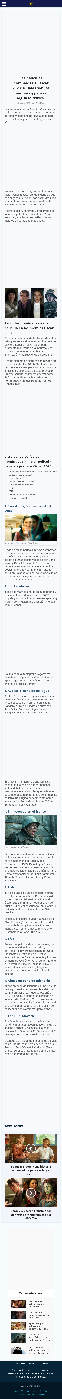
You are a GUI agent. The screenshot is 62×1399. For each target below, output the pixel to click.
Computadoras (34, 1364)
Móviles (46, 1364)
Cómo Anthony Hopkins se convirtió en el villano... (39, 1315)
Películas (19, 1126)
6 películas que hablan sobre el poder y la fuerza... (38, 1326)
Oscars (9, 1126)
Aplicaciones (20, 1364)
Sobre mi (30, 1394)
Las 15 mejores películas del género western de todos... (39, 1350)
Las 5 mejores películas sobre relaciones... (36, 1304)
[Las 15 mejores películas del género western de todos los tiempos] (20, 1350)
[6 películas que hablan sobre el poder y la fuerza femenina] (20, 1326)
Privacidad (40, 1394)
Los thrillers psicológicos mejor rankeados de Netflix (39, 1337)
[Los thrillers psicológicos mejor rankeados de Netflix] (20, 1338)
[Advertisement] (31, 41)
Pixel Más (40, 103)
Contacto (21, 1394)
